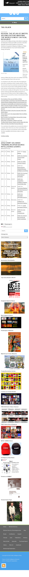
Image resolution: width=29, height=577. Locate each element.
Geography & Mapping (11, 46)
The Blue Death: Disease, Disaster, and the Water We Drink (14, 122)
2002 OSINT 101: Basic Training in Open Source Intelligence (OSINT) (13, 145)
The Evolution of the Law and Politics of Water (11, 99)
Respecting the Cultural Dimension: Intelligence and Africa (23, 169)
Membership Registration (9, 548)
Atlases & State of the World (15, 41)
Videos (5, 545)
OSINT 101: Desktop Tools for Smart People (22, 157)
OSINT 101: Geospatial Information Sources (22, 195)
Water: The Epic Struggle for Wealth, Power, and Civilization (14, 105)
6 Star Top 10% (4, 41)
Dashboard (18, 545)
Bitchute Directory (13, 526)
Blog (25, 530)
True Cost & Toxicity (16, 47)
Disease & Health (12, 42)
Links (11, 537)
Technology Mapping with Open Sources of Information (22, 190)
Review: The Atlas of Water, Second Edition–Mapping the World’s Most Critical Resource (14, 36)
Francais (5, 537)
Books (4, 534)
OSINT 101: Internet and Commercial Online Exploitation (22, 217)
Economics (19, 42)
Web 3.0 (11, 545)
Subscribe (14, 541)
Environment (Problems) (11, 44)
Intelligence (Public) (21, 46)
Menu (15, 22)
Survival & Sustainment (6, 47)
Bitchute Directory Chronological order (12, 530)
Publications (18, 537)
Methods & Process (5, 148)
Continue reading (5, 136)
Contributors (12, 534)
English (4, 226)
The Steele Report (23, 541)
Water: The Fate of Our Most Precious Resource (12, 123)
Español (19, 534)
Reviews (25, 537)
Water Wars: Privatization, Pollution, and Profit (11, 120)
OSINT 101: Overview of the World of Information (22, 175)
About (4, 526)
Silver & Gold (6, 541)
